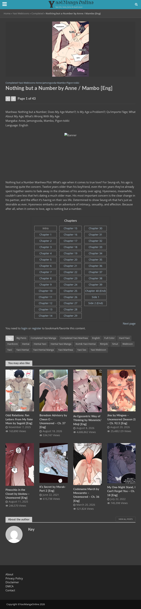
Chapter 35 (95, 259)
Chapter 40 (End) (95, 291)
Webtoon (127, 344)
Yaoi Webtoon (98, 349)
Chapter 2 (45, 241)
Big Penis (21, 338)
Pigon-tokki (73, 82)
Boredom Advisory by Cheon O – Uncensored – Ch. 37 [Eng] (53, 421)
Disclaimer (12, 582)
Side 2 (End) (95, 303)
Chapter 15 (70, 228)
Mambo (61, 82)
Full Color (109, 338)
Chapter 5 (45, 259)
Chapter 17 (70, 241)
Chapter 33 (95, 247)
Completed (37, 13)
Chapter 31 (95, 234)
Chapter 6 (45, 266)
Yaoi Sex (81, 349)
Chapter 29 (70, 315)
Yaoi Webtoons (21, 13)
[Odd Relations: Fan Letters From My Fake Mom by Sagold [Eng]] (20, 390)
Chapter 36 (95, 266)
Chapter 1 (45, 234)
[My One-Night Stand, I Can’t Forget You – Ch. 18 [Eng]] (121, 463)
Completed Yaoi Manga (43, 338)
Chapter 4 (45, 253)
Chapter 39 (95, 284)
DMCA (10, 586)
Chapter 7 (45, 272)
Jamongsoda (49, 82)
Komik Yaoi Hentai (86, 344)
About (9, 574)
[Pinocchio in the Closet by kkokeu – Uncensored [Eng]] (20, 464)
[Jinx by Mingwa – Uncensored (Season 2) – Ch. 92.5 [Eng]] (121, 390)
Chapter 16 (70, 234)
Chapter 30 (95, 228)
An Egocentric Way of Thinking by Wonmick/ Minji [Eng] (87, 420)
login (24, 328)
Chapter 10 (45, 291)
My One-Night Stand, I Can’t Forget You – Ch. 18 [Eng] (121, 491)
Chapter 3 (45, 247)
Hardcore (12, 344)
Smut (115, 344)
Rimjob (104, 344)
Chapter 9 (45, 284)
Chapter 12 (45, 303)
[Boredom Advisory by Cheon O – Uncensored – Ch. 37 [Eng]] (53, 390)
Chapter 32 (95, 241)
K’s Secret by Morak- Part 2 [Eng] (52, 489)
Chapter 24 (70, 284)
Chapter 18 (70, 247)
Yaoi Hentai (22, 349)
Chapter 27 (70, 303)
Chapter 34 (95, 253)
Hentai (25, 344)
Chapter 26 (70, 297)
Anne (39, 82)
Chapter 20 (70, 259)
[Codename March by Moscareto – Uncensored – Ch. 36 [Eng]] (87, 464)
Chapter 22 (70, 272)
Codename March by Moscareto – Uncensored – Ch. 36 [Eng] (86, 495)
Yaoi (9, 349)
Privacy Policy (14, 578)
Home (7, 13)
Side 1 (95, 297)
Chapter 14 (45, 315)
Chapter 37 (95, 272)
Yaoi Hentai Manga (43, 349)
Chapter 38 (95, 278)
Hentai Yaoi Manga (61, 344)
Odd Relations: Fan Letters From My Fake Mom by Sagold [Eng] (19, 419)
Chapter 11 (45, 297)
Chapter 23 (70, 278)
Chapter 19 (70, 253)
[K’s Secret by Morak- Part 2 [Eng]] (53, 463)
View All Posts (126, 519)
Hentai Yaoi (40, 344)
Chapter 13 (45, 309)
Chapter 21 (70, 266)
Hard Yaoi (124, 338)
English (96, 338)
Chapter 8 (45, 278)
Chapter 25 (70, 291)
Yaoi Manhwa (65, 349)
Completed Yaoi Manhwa (74, 338)
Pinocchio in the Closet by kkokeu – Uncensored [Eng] (18, 494)
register (36, 328)
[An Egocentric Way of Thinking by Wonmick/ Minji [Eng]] (87, 391)
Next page (129, 323)
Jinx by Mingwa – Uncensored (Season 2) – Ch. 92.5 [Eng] (121, 419)
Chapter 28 (70, 309)
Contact (10, 590)
